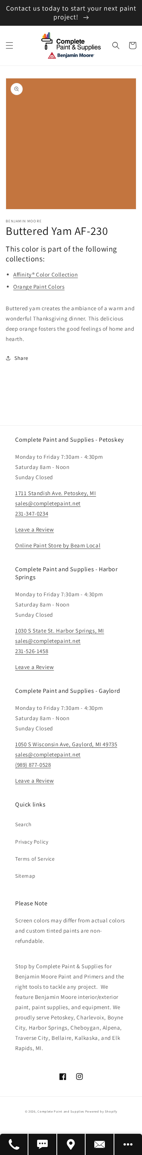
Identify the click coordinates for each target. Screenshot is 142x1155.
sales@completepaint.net (48, 503)
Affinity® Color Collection (45, 274)
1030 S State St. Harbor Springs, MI (59, 630)
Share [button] (21, 358)
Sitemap (25, 875)
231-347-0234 (31, 513)
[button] (9, 45)
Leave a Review (34, 529)
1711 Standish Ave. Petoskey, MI (55, 493)
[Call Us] (14, 1144)
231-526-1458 (31, 651)
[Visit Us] (71, 1144)
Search (23, 824)
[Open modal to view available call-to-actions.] (128, 1144)
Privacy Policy (31, 841)
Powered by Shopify (101, 1111)
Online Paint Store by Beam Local (57, 545)
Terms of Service (35, 858)
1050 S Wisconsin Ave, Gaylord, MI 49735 (66, 744)
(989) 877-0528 (33, 764)
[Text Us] (42, 1144)
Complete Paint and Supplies (60, 1111)
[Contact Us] (100, 1144)
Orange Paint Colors (38, 286)
